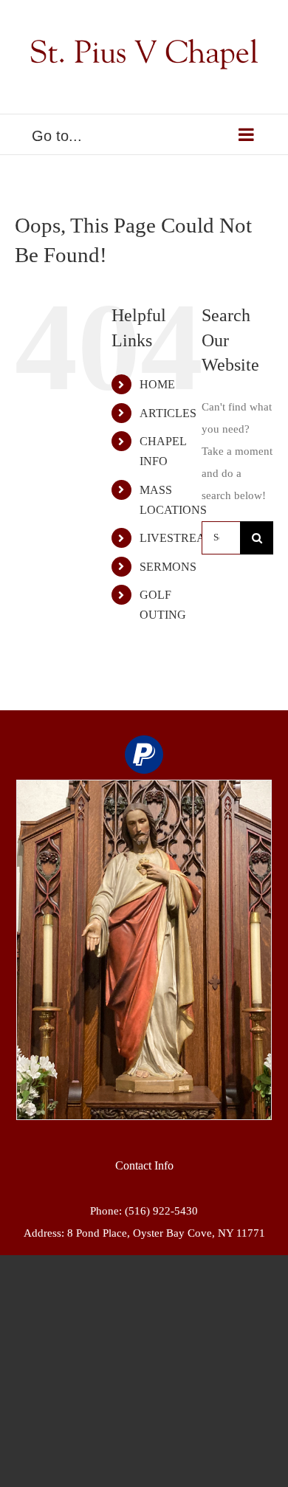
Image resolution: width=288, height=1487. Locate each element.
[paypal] (144, 754)
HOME (157, 384)
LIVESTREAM (178, 538)
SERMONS (168, 566)
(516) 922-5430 (161, 1211)
